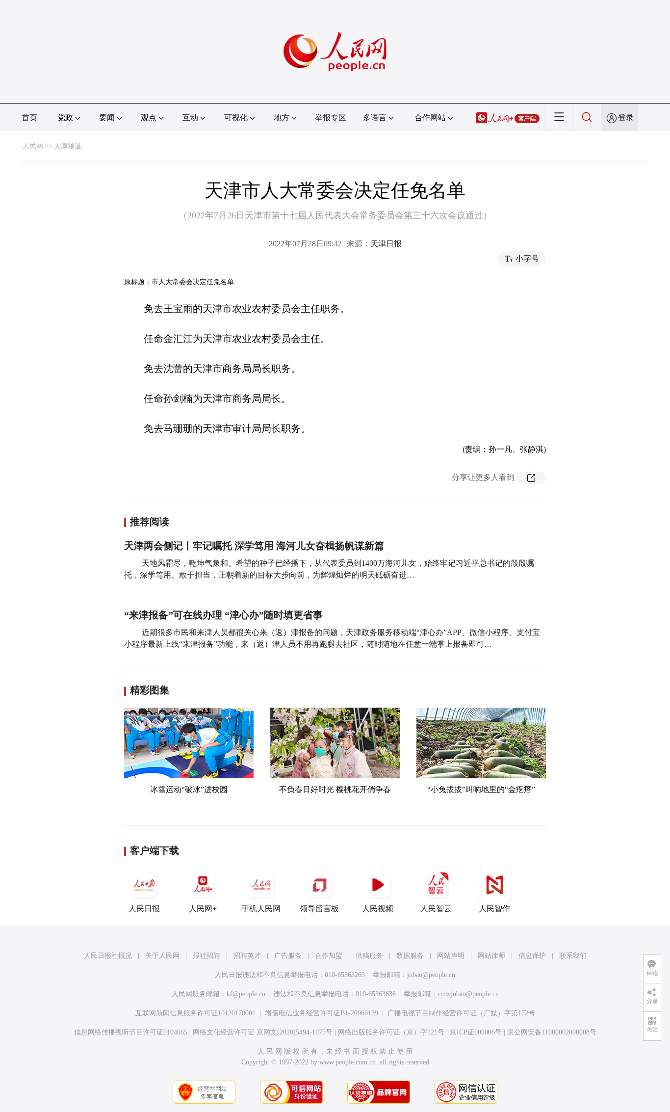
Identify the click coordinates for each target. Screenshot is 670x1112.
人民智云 (436, 908)
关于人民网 (162, 955)
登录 (626, 117)
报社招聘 (206, 955)
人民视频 (377, 908)
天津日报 (386, 243)
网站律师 (491, 955)
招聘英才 (247, 955)
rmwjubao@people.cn (468, 994)
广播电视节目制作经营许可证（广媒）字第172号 (461, 1013)
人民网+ (203, 908)
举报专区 (330, 117)
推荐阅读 (149, 521)
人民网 (33, 146)
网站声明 (450, 955)
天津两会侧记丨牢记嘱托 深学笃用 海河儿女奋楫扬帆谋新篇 (254, 545)
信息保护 (532, 955)
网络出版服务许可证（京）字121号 (391, 1032)
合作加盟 (328, 955)
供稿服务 (369, 955)
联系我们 (573, 955)
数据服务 (410, 955)
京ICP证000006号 (476, 1032)
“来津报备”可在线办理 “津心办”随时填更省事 (223, 614)
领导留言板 (319, 908)
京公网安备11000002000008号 (551, 1032)
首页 (29, 117)
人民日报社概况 (108, 955)
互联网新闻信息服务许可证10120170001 (195, 1013)
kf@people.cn (246, 994)
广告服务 (288, 955)
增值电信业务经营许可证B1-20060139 (321, 1013)
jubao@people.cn (431, 975)
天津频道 (67, 146)
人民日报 (144, 908)
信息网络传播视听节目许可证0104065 (130, 1032)
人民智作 (494, 908)
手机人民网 (261, 908)
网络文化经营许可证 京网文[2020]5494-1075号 (263, 1032)
